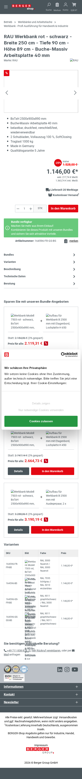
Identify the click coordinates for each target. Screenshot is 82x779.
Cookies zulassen (41, 421)
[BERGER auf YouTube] (75, 670)
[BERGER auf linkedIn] (59, 670)
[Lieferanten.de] (16, 668)
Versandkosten (68, 717)
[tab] (40, 269)
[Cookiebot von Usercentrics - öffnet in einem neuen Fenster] (61, 354)
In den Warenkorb (63, 208)
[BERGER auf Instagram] (67, 670)
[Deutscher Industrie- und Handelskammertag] (24, 668)
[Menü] (6, 6)
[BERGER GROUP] (41, 752)
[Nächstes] (75, 93)
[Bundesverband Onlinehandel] (14, 676)
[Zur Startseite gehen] (23, 7)
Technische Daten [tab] (15, 276)
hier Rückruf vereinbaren (46, 650)
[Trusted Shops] (7, 668)
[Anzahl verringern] (18, 208)
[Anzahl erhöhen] (31, 208)
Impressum (41, 745)
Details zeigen (41, 403)
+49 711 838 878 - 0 (18, 650)
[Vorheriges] (7, 93)
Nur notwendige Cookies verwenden (41, 410)
